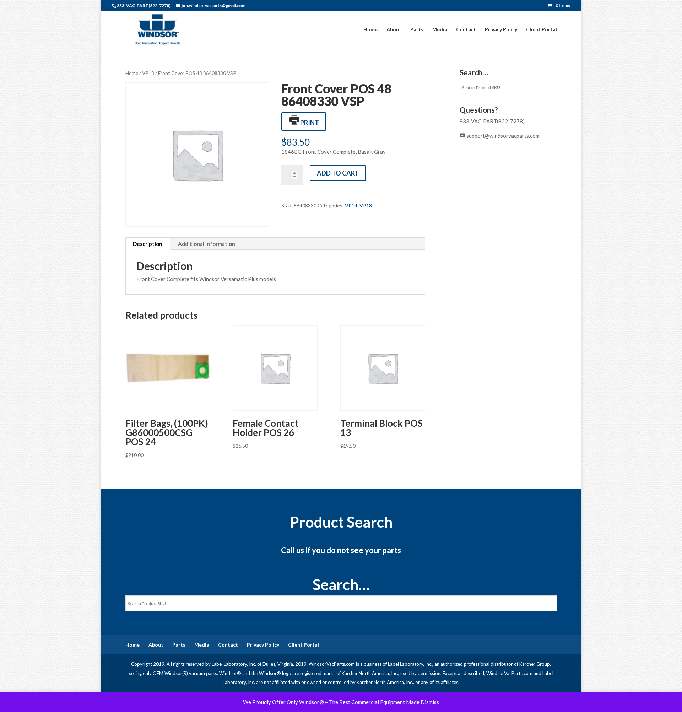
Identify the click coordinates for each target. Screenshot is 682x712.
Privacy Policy (501, 29)
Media (439, 29)
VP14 (351, 206)
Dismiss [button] (430, 702)
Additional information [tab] (206, 244)
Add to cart (338, 173)
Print (309, 122)
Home (370, 29)
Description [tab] (147, 244)
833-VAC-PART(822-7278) (492, 121)
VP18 (148, 73)
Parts (416, 29)
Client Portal (541, 29)
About (393, 29)
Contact (466, 29)
